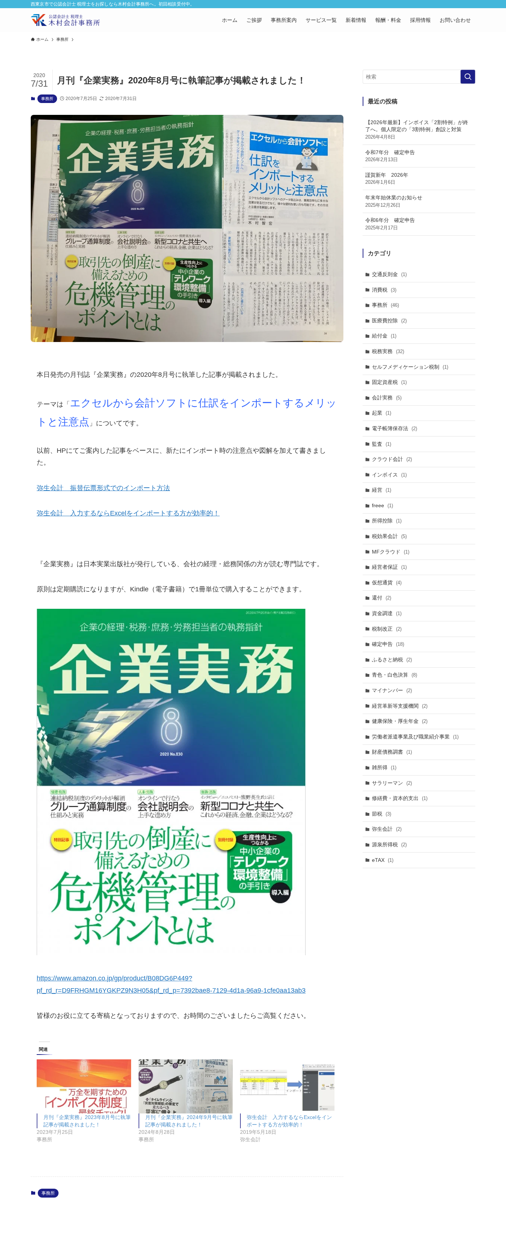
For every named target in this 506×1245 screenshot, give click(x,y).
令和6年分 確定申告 (390, 223)
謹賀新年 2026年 (386, 178)
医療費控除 (389, 320)
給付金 (384, 336)
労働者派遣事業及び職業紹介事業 (415, 737)
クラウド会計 (392, 459)
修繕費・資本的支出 (399, 798)
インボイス (389, 475)
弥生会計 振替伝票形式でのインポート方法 (103, 488)
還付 (381, 598)
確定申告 (388, 644)
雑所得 (384, 767)
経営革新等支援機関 (399, 706)
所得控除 (387, 521)
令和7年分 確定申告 (390, 156)
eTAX (382, 860)
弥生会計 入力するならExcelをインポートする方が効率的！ (128, 513)
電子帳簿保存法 (394, 428)
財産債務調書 (392, 752)
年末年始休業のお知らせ (393, 201)
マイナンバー (392, 690)
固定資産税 (389, 382)
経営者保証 (389, 567)
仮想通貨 (387, 582)
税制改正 (387, 629)
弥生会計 (387, 829)
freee (382, 505)
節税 (381, 814)
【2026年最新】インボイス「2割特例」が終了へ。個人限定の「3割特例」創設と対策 (416, 129)
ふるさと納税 (392, 660)
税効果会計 (389, 536)
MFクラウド (390, 552)
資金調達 (387, 613)
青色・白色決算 (394, 675)
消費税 (384, 290)
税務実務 (388, 351)
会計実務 (387, 398)
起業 (381, 413)
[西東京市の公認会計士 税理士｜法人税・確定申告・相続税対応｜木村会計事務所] (65, 20)
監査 (381, 444)
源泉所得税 (389, 844)
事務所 (47, 98)
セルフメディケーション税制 (410, 367)
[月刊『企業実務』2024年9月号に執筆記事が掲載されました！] (186, 1086)
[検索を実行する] (467, 77)
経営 (381, 490)
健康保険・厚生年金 (399, 721)
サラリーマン (392, 783)
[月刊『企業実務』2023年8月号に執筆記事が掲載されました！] (84, 1086)
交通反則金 (389, 274)
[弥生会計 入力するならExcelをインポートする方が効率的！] (287, 1086)
